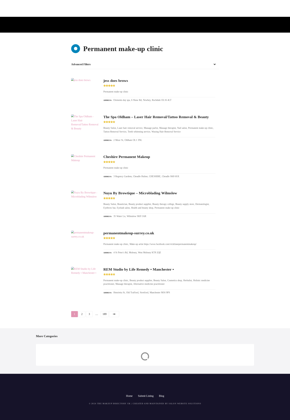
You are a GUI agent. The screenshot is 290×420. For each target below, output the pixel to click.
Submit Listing (146, 395)
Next (114, 314)
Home (129, 395)
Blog (161, 395)
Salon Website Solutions (185, 404)
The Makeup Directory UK (114, 404)
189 (105, 314)
